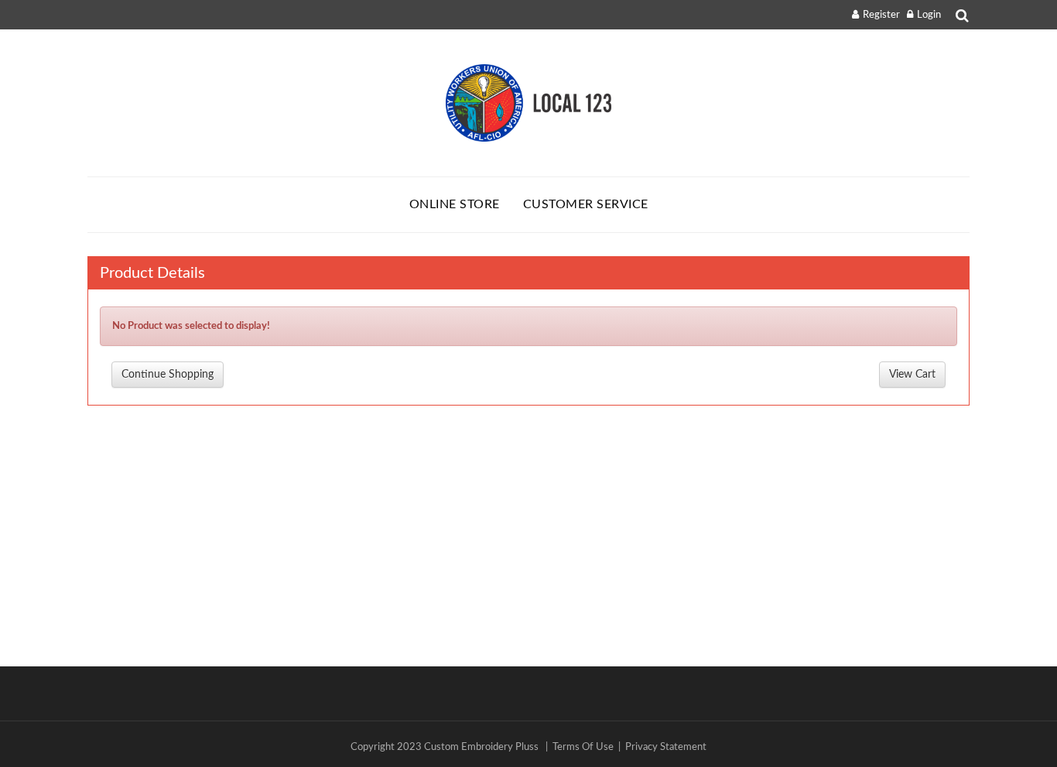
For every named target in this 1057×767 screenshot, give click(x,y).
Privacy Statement (665, 747)
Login (929, 15)
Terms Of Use (583, 747)
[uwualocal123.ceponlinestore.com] (529, 103)
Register (881, 15)
